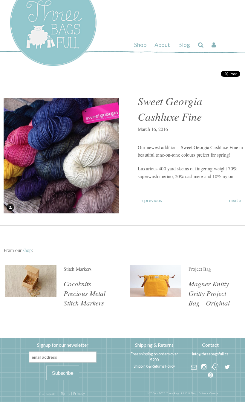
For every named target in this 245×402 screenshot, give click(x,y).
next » (235, 200)
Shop (140, 44)
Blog (184, 44)
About (162, 44)
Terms (66, 393)
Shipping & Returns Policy (154, 366)
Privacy (79, 393)
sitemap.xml (48, 393)
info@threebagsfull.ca (210, 353)
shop (27, 250)
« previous (151, 200)
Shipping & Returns (154, 345)
